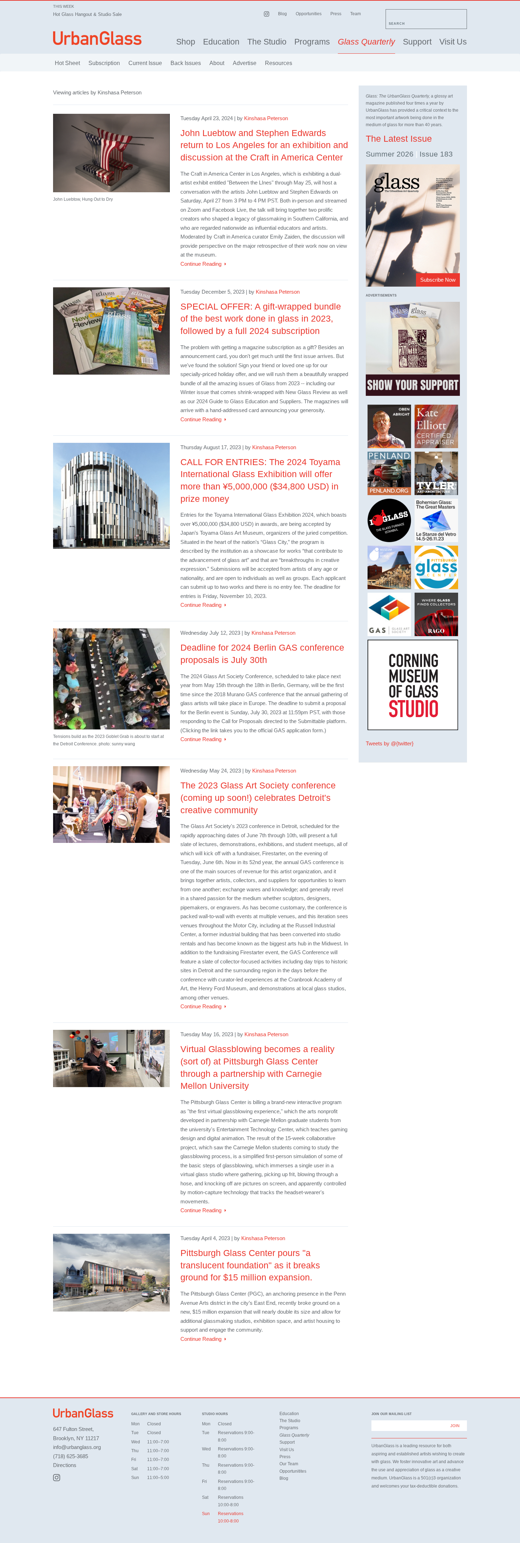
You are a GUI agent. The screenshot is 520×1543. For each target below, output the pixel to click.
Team (355, 13)
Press (335, 13)
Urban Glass (97, 38)
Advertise (244, 63)
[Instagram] (56, 1477)
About (216, 63)
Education (221, 41)
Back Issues (186, 63)
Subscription (104, 63)
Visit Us (453, 41)
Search (397, 23)
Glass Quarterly (366, 41)
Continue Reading (200, 264)
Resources (278, 63)
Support (417, 41)
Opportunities (309, 13)
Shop (185, 41)
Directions (64, 1465)
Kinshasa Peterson (266, 118)
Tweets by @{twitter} (390, 743)
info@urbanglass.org (77, 1447)
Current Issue (145, 63)
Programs (312, 41)
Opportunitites (292, 1471)
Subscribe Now (438, 280)
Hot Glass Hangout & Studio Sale (87, 14)
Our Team (288, 1463)
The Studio (267, 41)
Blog (282, 13)
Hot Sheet (67, 63)
